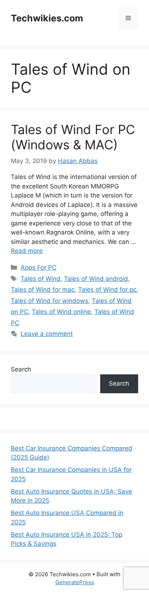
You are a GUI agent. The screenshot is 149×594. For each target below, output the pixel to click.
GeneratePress (74, 582)
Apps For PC (38, 267)
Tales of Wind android (96, 278)
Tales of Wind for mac (42, 289)
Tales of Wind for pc (107, 289)
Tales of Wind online (61, 311)
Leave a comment (47, 333)
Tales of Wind (40, 278)
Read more (27, 250)
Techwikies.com (47, 18)
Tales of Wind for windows (49, 300)
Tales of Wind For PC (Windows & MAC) (73, 137)
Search (21, 369)
